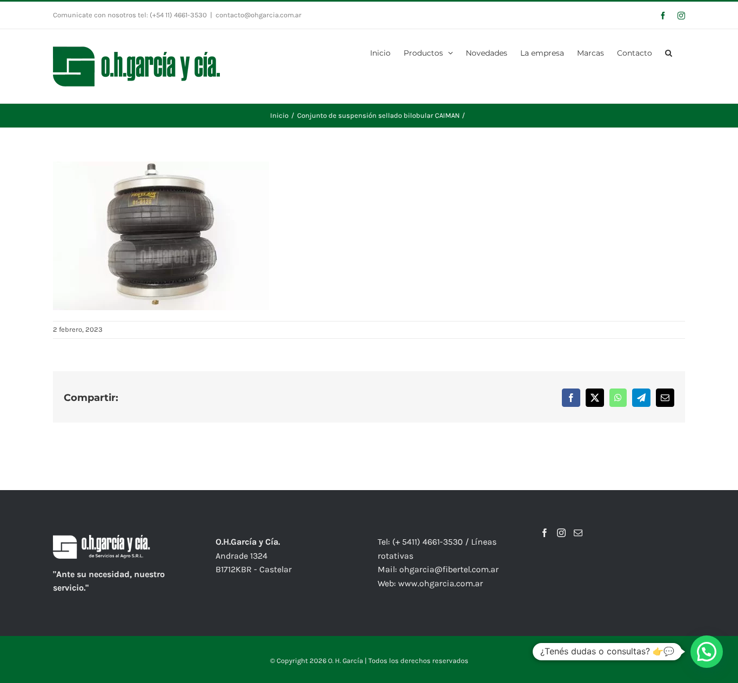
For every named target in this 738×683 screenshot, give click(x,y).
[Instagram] (561, 532)
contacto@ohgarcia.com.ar (258, 15)
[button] (668, 52)
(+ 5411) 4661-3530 (427, 542)
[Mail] (578, 532)
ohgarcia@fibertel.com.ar (449, 569)
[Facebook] (544, 532)
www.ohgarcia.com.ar (440, 583)
